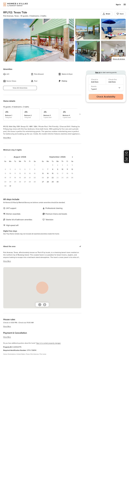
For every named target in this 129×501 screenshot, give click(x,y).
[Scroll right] (80, 114)
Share (108, 14)
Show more (7, 138)
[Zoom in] (39, 304)
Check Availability (106, 96)
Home (5, 354)
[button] (10, 186)
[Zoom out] (44, 304)
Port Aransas (35, 354)
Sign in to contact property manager (48, 343)
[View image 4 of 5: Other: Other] (87, 51)
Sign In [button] (118, 5)
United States (21, 354)
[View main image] (38, 40)
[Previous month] (5, 157)
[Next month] (72, 157)
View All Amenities (20, 88)
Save (122, 14)
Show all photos (119, 59)
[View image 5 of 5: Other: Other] (113, 51)
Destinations (12, 354)
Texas (28, 354)
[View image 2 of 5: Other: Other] (87, 29)
